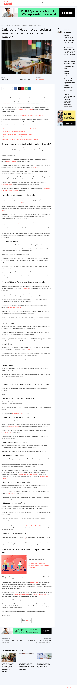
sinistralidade (35, 167)
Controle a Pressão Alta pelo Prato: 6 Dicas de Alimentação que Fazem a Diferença (26, 666)
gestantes (30, 349)
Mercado (49, 3)
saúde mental (27, 539)
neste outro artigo (17, 413)
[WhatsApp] (26, 88)
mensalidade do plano (7, 184)
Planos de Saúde (39, 3)
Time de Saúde (34, 582)
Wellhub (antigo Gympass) (21, 594)
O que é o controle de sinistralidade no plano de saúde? (19, 128)
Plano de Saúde (8, 25)
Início (3, 25)
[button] (73, 3)
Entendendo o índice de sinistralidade (14, 131)
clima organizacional (13, 426)
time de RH (25, 288)
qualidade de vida (27, 115)
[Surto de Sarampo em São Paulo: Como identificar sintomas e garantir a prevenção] (60, 96)
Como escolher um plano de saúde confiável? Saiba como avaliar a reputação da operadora (69, 84)
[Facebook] (15, 88)
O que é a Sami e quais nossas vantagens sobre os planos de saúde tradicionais (38, 565)
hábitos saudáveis (6, 361)
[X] (19, 88)
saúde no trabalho (38, 115)
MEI (22, 202)
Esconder (28, 620)
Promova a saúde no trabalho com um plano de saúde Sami (20, 139)
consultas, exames (11, 161)
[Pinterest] (22, 88)
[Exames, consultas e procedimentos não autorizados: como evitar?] (44, 657)
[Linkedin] (29, 88)
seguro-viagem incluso (39, 594)
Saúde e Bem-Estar (27, 3)
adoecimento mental (7, 432)
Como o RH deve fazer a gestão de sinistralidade (17, 134)
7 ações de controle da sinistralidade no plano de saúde (19, 136)
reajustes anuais (6, 103)
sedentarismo (11, 493)
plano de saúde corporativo (25, 109)
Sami (18, 3)
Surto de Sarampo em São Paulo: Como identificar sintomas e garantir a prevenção (69, 99)
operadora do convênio (14, 224)
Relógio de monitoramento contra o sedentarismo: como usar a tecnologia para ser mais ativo (69, 37)
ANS (3, 210)
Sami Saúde (5, 79)
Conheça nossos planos (61, 3)
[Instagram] (70, 688)
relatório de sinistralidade (14, 307)
